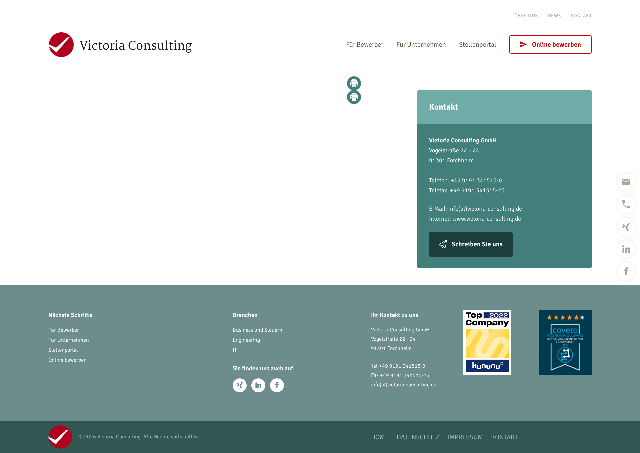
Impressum (465, 437)
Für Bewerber (364, 44)
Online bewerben (556, 44)
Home (380, 437)
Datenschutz (418, 437)
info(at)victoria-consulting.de (485, 208)
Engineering (246, 340)
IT (235, 350)
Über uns (526, 16)
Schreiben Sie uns (477, 244)
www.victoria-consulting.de (486, 218)
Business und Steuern (257, 330)
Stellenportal (477, 44)
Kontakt (581, 16)
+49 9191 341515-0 (402, 366)
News (554, 16)
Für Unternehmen (421, 44)
